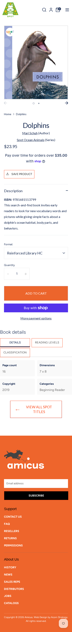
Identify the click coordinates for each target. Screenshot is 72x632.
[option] (36, 62)
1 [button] (34, 103)
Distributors (14, 589)
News (8, 574)
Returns (10, 538)
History (10, 567)
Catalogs (11, 603)
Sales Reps (12, 582)
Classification (15, 352)
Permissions (13, 545)
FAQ (7, 524)
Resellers (11, 531)
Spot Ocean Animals (30, 140)
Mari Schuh (30, 133)
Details (15, 342)
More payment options (36, 318)
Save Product (21, 174)
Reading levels (47, 342)
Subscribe (36, 495)
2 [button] (38, 103)
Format (8, 244)
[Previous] (5, 103)
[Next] (66, 103)
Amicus (29, 617)
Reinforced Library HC (24, 253)
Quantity (9, 265)
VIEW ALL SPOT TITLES (39, 409)
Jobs (7, 596)
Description (13, 191)
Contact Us (13, 516)
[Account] (51, 9)
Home (7, 114)
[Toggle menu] (66, 9)
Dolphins (21, 114)
